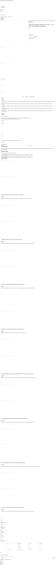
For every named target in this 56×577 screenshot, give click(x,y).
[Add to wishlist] (2, 200)
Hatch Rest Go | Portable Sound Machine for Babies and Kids (12, 329)
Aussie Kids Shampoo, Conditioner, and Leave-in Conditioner (12, 194)
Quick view (2, 204)
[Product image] (9, 273)
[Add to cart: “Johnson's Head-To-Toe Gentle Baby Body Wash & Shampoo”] (2, 515)
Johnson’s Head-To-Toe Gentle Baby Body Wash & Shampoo (12, 507)
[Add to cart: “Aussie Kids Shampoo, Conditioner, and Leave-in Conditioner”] (2, 202)
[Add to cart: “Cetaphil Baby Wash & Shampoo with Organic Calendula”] (2, 247)
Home (29, 20)
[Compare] (2, 193)
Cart (39, 546)
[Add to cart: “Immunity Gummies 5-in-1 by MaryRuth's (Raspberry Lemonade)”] (2, 470)
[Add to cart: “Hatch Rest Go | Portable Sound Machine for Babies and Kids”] (2, 336)
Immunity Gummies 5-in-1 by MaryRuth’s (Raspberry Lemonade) (13, 462)
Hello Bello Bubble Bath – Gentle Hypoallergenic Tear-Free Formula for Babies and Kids (17, 373)
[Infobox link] (28, 522)
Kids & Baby (32, 20)
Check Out (40, 547)
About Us (29, 546)
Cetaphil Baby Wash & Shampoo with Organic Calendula (11, 239)
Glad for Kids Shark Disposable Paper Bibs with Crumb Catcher (13, 284)
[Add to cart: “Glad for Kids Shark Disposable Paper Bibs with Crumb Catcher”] (2, 291)
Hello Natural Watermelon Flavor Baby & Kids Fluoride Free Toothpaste (14, 418)
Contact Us (29, 547)
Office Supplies (19, 546)
